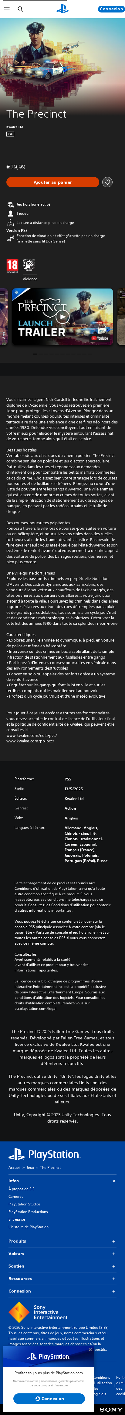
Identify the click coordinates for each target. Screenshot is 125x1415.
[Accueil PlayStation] (62, 9)
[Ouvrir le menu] (7, 9)
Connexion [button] (19, 1291)
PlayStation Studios (24, 1204)
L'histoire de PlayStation (28, 1226)
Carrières (15, 1196)
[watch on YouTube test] (100, 338)
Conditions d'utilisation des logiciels (102, 1385)
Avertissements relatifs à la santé (42, 959)
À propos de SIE (21, 1188)
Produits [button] (17, 1241)
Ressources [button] (20, 1278)
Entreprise (16, 1219)
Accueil (14, 1167)
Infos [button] (13, 1180)
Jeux (30, 1167)
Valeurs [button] (16, 1253)
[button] (62, 316)
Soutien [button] (16, 1266)
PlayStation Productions (28, 1211)
